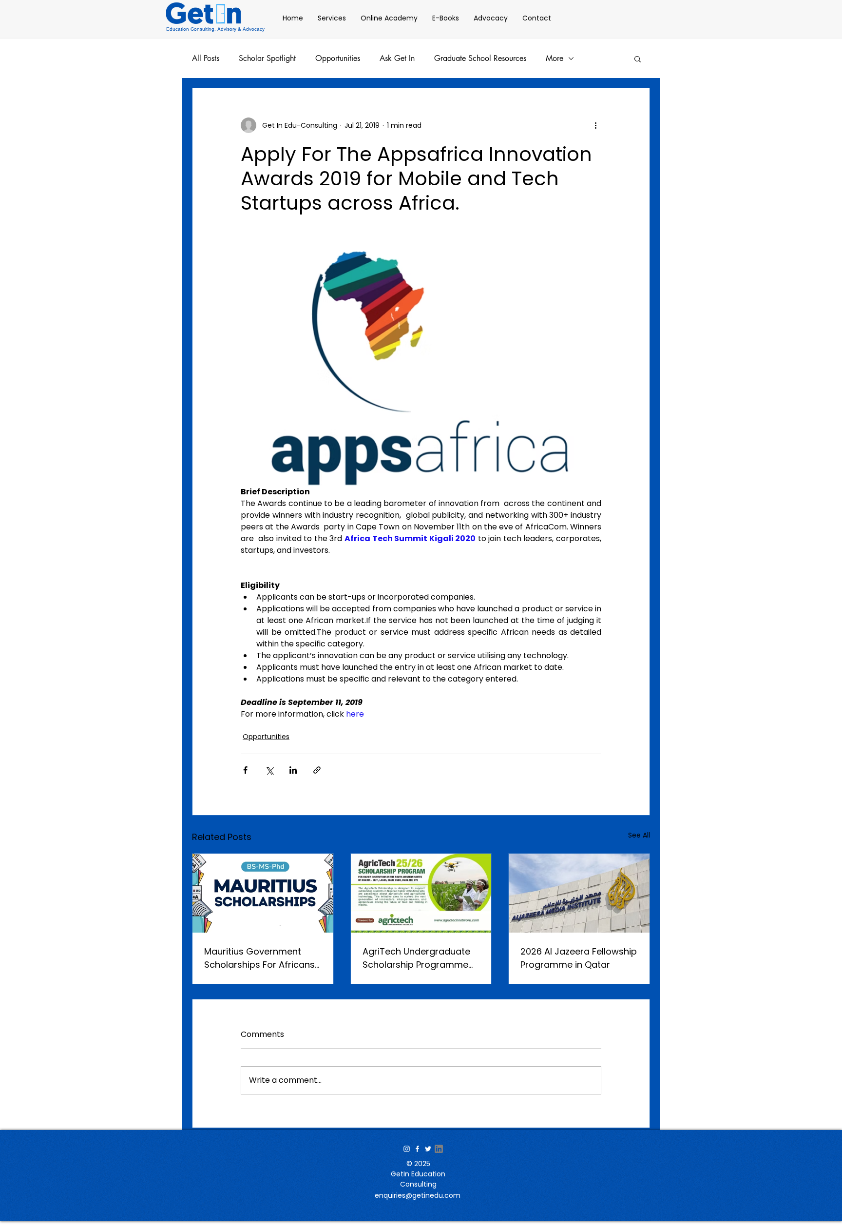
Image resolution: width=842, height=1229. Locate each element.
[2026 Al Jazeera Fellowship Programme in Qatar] (579, 893)
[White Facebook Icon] (417, 1149)
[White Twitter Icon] (428, 1149)
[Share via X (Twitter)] (269, 770)
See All (639, 835)
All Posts (205, 58)
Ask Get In (397, 58)
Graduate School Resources (480, 58)
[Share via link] (317, 770)
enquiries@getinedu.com (417, 1195)
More (554, 58)
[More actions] (595, 125)
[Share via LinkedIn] (293, 770)
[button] (637, 58)
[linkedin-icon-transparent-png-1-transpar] (439, 1149)
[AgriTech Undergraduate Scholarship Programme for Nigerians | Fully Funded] (421, 893)
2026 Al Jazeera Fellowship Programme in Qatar (578, 958)
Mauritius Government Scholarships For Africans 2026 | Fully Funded (259, 958)
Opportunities (337, 58)
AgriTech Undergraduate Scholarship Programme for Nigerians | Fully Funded (420, 958)
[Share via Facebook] (245, 770)
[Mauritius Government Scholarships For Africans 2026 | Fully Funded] (262, 893)
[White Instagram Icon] (406, 1149)
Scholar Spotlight (267, 58)
